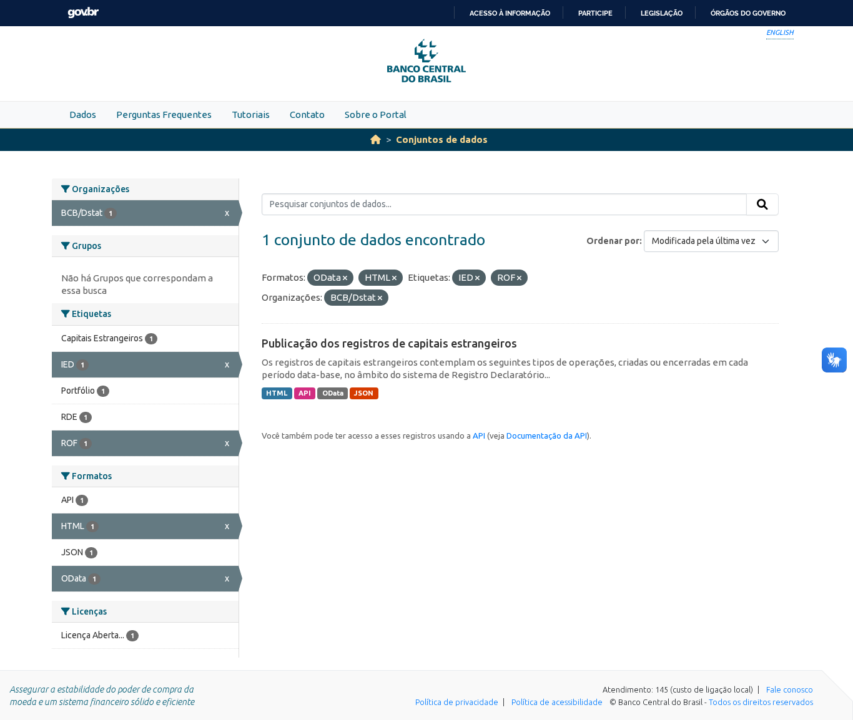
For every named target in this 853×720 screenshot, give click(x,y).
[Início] (375, 139)
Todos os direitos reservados (761, 702)
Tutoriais (251, 114)
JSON (363, 393)
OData (332, 393)
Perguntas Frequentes (164, 114)
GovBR (83, 13)
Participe (595, 13)
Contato (307, 114)
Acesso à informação (510, 13)
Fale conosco (789, 689)
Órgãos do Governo (748, 13)
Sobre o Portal (376, 114)
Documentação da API (546, 435)
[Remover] (345, 278)
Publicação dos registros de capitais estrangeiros (389, 343)
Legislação (662, 13)
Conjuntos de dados (442, 139)
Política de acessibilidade (557, 702)
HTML (276, 393)
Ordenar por (612, 241)
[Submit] (762, 204)
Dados (82, 114)
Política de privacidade (456, 702)
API (304, 393)
